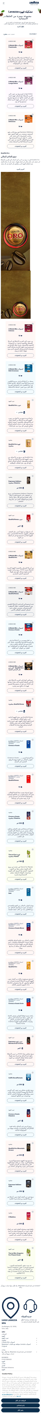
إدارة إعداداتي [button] (20, 1405)
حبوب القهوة (5, 1338)
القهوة (3, 1336)
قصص (3, 1365)
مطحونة (4, 1340)
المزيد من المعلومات (20, 68)
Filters (33, 34)
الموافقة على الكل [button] (20, 1400)
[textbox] (20, 412)
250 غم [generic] (19, 488)
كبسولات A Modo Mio (8, 1342)
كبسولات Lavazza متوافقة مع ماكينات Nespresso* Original (15, 742)
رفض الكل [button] (20, 1410)
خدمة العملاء (26, 1317)
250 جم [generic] (19, 1191)
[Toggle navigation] (4, 3)
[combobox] (20, 412)
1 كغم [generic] (19, 526)
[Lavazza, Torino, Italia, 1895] (34, 3)
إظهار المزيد (20, 26)
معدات (3, 1350)
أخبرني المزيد (20, 169)
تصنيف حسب (11, 34)
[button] (20, 1334)
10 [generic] (19, 752)
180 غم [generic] (19, 861)
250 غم (20, 412)
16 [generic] (19, 52)
